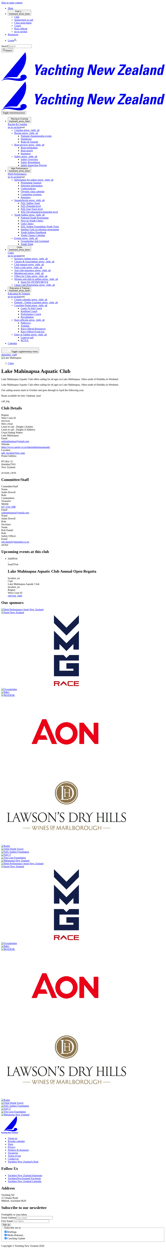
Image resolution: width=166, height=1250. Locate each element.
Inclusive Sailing (31, 258)
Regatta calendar (16, 1141)
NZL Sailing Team (30, 203)
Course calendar (30, 299)
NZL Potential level (31, 206)
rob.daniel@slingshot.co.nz (15, 541)
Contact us (13, 1158)
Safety (25, 156)
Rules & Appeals (29, 141)
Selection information (32, 185)
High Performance (19, 169)
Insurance (26, 153)
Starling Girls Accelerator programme (40, 229)
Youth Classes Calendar (33, 235)
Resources (13, 34)
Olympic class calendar (32, 191)
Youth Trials (27, 244)
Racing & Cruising (19, 120)
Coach (17, 25)
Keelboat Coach (29, 311)
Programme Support (31, 182)
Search (4, 46)
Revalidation (27, 317)
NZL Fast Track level (32, 209)
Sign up (6, 1224)
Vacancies (13, 1153)
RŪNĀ (25, 340)
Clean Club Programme (34, 285)
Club (16, 17)
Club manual (29, 264)
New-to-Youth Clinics (32, 220)
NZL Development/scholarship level (39, 212)
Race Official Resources (33, 328)
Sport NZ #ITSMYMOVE (34, 282)
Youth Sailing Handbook (33, 232)
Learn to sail (27, 337)
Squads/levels (29, 200)
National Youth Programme (35, 217)
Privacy (12, 1147)
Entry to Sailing (30, 334)
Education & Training (19, 289)
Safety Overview (29, 159)
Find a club (28, 267)
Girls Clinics (27, 223)
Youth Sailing (29, 214)
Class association (23, 22)
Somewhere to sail (23, 19)
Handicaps (26, 139)
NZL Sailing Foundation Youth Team (40, 226)
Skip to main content (11, 2)
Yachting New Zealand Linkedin (24, 1181)
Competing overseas (31, 194)
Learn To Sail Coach (31, 308)
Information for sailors (33, 179)
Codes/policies (28, 188)
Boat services (29, 144)
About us (12, 1138)
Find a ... (19, 12)
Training (25, 325)
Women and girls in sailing (36, 279)
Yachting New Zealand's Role (23, 1161)
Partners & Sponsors (18, 1150)
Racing (26, 133)
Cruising (26, 130)
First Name (7, 1221)
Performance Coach (31, 314)
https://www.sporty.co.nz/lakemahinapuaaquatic (25, 447)
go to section (20, 31)
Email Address (8, 1217)
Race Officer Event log (32, 331)
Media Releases (15, 1235)
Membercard (29, 273)
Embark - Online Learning (36, 302)
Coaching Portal (30, 305)
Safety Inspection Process (34, 165)
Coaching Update (16, 1238)
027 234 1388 (8, 506)
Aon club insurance (32, 270)
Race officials (29, 320)
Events (26, 238)
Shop (10, 8)
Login (11, 40)
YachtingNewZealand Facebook (24, 1178)
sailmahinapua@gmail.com (15, 441)
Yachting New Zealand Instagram (25, 1175)
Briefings (12, 1232)
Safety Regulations (30, 162)
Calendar (12, 343)
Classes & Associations (34, 261)
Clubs (19, 248)
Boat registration (29, 147)
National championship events (36, 136)
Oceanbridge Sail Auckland (35, 241)
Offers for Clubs (30, 276)
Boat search (27, 150)
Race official (20, 28)
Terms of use (14, 1155)
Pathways (26, 323)
